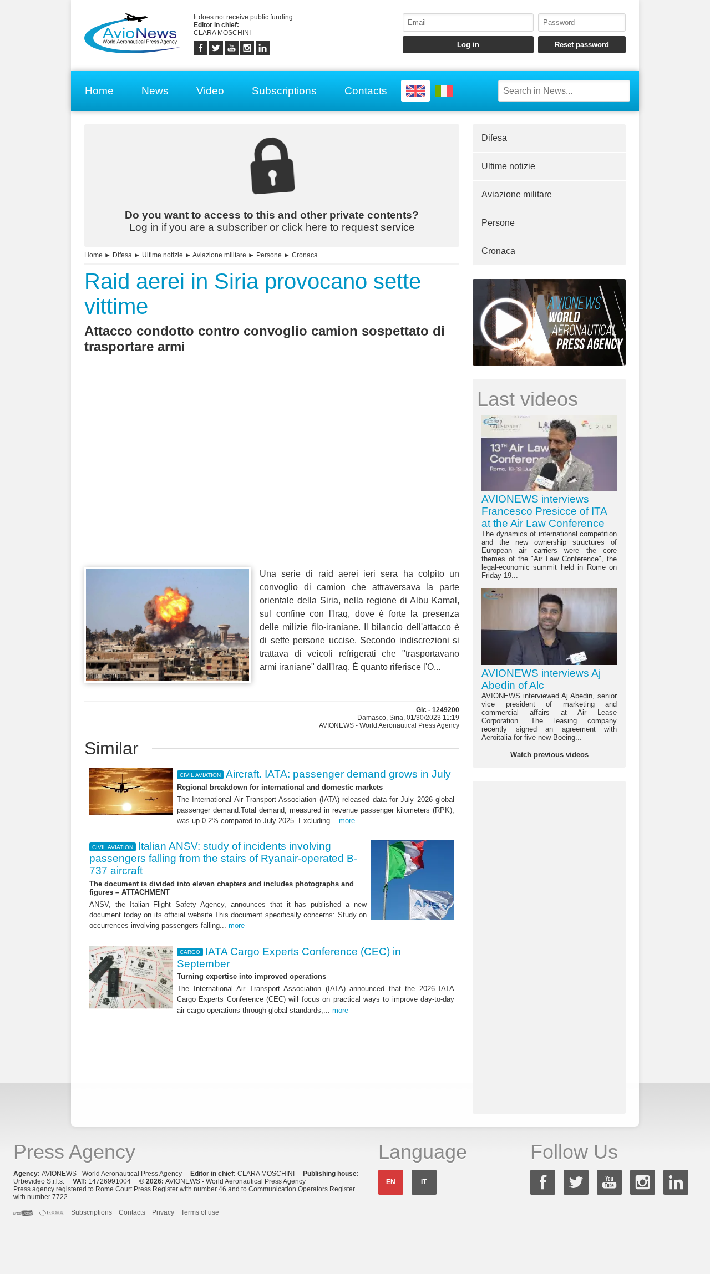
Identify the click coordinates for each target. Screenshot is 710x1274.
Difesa (122, 255)
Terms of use (200, 1212)
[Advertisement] (271, 481)
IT (424, 1182)
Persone (269, 255)
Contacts (365, 91)
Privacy (163, 1212)
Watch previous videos (549, 754)
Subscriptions (284, 91)
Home (99, 91)
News (155, 91)
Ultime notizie (162, 255)
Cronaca (305, 255)
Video (210, 91)
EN (390, 1182)
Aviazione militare (219, 255)
